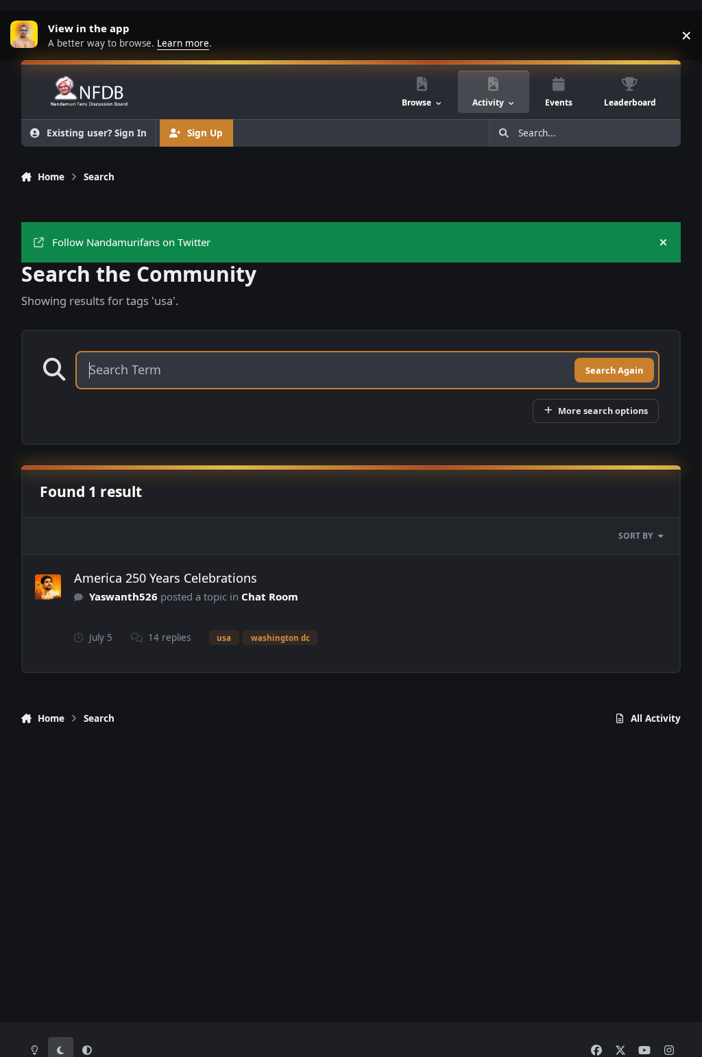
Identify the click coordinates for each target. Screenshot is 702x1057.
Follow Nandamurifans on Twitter (131, 242)
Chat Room (269, 596)
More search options (603, 410)
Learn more (27, 35)
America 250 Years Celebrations (165, 578)
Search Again (614, 370)
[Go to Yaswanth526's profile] (48, 587)
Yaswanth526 (123, 596)
